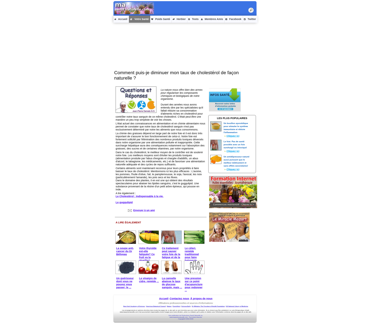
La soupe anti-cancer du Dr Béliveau (125, 251)
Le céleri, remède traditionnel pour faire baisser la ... (192, 254)
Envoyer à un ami (144, 210)
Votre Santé (141, 19)
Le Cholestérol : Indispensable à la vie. (139, 196)
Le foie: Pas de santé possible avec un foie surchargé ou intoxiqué (235, 144)
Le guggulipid (124, 202)
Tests (195, 19)
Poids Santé (162, 19)
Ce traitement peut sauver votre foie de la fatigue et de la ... (171, 254)
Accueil (122, 19)
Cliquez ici (232, 136)
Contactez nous (179, 298)
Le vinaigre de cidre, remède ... (149, 280)
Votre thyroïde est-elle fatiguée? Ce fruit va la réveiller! (148, 254)
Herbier (181, 19)
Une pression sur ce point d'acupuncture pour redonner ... (193, 284)
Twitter (251, 19)
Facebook (235, 19)
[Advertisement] (185, 43)
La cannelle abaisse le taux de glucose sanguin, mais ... (172, 283)
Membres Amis (213, 19)
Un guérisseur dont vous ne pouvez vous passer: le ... (125, 283)
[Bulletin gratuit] (225, 110)
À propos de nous (201, 298)
